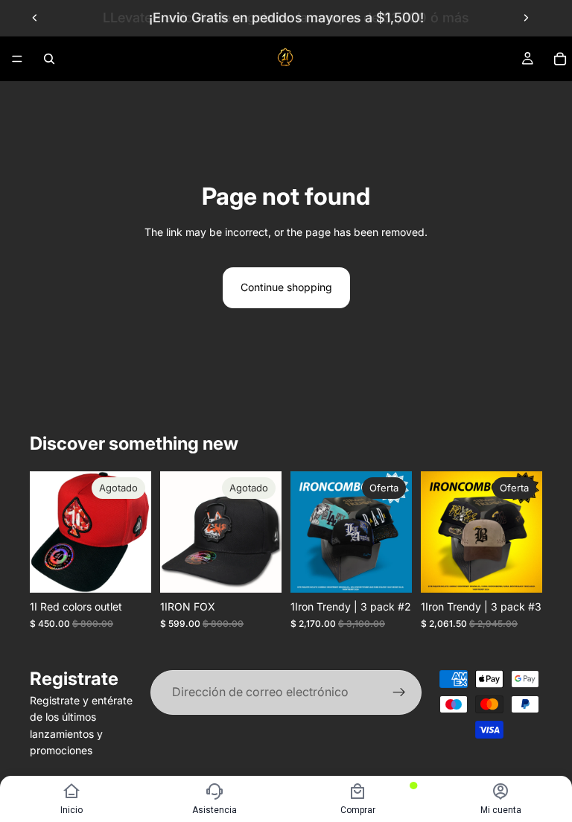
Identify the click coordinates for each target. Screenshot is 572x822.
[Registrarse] (399, 692)
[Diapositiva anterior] (35, 17)
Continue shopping (286, 287)
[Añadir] (388, 570)
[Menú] (17, 59)
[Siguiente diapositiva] (525, 17)
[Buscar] (49, 58)
